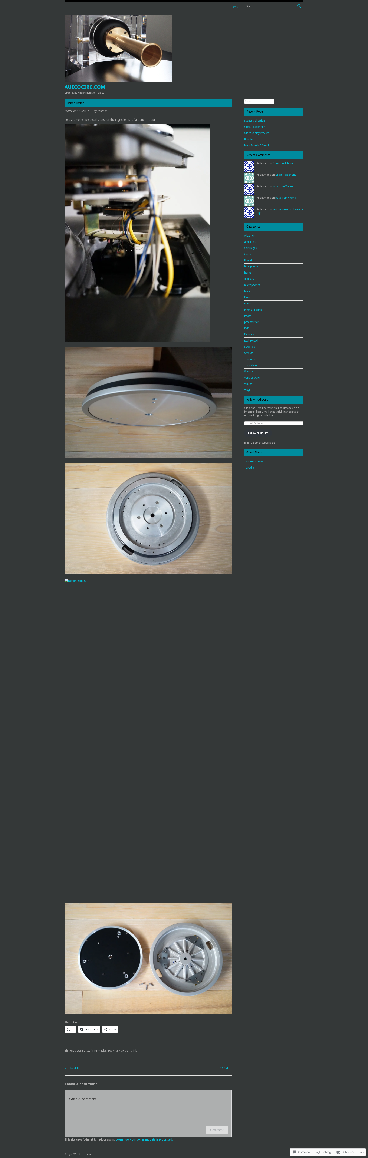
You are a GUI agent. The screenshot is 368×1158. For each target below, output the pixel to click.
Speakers (249, 346)
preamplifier (251, 322)
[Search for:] (273, 6)
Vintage (248, 383)
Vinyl (247, 390)
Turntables (100, 1050)
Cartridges (250, 248)
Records (249, 334)
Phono (248, 303)
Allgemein (250, 235)
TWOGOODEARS (253, 461)
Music (247, 291)
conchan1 (103, 111)
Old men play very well (257, 133)
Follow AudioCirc (257, 399)
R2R (246, 328)
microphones (252, 285)
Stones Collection (254, 120)
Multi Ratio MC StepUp (257, 145)
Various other (252, 377)
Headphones (251, 266)
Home (234, 7)
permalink (131, 1050)
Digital (248, 260)
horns (247, 272)
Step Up (248, 353)
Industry (249, 278)
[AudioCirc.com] (118, 81)
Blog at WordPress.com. (79, 1154)
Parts (247, 297)
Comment (217, 1130)
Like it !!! (72, 1068)
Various (248, 371)
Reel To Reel (251, 340)
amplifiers (250, 241)
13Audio (249, 467)
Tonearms (250, 359)
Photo (248, 315)
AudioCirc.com (85, 87)
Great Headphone (254, 126)
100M (226, 1068)
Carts (247, 254)
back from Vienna (283, 186)
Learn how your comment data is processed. (144, 1139)
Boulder (248, 139)
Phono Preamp (253, 309)
